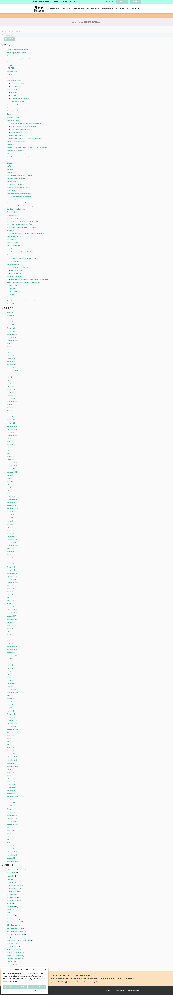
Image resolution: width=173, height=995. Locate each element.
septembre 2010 (12, 824)
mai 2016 (10, 668)
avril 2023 (10, 414)
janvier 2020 (11, 533)
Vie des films (11, 965)
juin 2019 (10, 555)
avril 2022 (10, 450)
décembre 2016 (12, 647)
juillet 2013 (10, 772)
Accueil (9, 56)
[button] (45, 970)
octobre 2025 (11, 337)
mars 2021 (10, 490)
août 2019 (10, 548)
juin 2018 (10, 591)
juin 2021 (10, 481)
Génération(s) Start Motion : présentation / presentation (24, 138)
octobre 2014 (11, 726)
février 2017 (11, 640)
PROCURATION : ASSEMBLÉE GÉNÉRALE (20, 224)
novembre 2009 (12, 855)
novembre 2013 (12, 760)
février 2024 (11, 389)
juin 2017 (10, 628)
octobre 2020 (11, 506)
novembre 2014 (12, 723)
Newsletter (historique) (14, 218)
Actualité (10, 876)
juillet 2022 (10, 441)
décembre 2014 (12, 720)
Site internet (99, 982)
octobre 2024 (11, 368)
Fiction (9, 910)
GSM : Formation (12, 925)
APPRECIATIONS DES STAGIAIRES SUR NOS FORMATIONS (30, 279)
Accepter (8, 987)
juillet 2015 (10, 699)
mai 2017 (10, 631)
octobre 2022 (11, 432)
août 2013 (10, 769)
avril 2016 (10, 671)
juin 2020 (10, 518)
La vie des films (12, 172)
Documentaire (11, 894)
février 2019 (11, 567)
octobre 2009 (11, 858)
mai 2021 (10, 484)
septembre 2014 (12, 729)
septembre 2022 (12, 435)
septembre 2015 (12, 692)
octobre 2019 (11, 542)
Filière (9, 913)
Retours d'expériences (14, 952)
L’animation (10, 145)
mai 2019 (10, 558)
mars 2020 (10, 527)
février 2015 (11, 714)
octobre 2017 (11, 616)
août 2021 (10, 475)
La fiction (10, 166)
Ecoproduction (11, 897)
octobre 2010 (11, 821)
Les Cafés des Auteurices (19, 83)
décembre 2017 (12, 610)
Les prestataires (16, 261)
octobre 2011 (11, 803)
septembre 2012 (12, 797)
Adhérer (9, 62)
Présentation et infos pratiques (20, 200)
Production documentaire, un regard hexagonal (21, 227)
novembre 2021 (12, 466)
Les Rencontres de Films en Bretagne (19, 203)
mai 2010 (10, 836)
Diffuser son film (12, 89)
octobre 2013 (11, 763)
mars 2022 (10, 454)
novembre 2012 (12, 791)
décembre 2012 (12, 787)
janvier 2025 (11, 359)
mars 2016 (10, 674)
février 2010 (11, 846)
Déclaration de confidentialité (29, 990)
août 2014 (10, 732)
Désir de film (11, 77)
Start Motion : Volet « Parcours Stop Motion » (21, 252)
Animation (10, 882)
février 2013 (11, 781)
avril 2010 (10, 840)
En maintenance (12, 108)
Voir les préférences (37, 987)
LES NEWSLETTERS (17, 273)
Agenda (9, 879)
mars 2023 (10, 417)
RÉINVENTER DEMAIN (14, 236)
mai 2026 (10, 322)
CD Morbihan (11, 295)
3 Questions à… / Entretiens (19, 267)
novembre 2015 (12, 686)
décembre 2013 (12, 757)
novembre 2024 (12, 365)
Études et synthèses (13, 117)
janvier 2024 (11, 392)
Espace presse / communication (17, 111)
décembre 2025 (12, 334)
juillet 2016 (10, 662)
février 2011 (11, 809)
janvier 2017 (11, 643)
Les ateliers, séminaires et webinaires (19, 187)
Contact (9, 74)
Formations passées (13, 922)
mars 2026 (10, 325)
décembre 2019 (12, 536)
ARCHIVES (10, 68)
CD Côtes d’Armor (12, 285)
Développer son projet (14, 80)
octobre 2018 (11, 579)
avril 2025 (10, 352)
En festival (14, 92)
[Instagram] (109, 1)
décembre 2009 (12, 852)
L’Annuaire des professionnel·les (17, 154)
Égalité (9, 903)
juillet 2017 (10, 625)
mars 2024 (10, 386)
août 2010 (10, 827)
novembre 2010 (12, 818)
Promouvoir (11, 230)
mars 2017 (10, 637)
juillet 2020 (10, 515)
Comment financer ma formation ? (21, 197)
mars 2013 (10, 778)
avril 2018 (10, 598)
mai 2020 (10, 521)
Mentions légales (16, 990)
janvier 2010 (11, 849)
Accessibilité (11, 873)
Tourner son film (12, 255)
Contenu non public (13, 891)
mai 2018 (10, 594)
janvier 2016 (11, 680)
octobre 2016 (11, 653)
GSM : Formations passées (15, 931)
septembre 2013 (12, 766)
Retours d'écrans (12, 949)
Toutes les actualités (13, 264)
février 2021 (11, 493)
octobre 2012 (11, 794)
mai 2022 (10, 447)
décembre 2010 (12, 815)
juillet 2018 (10, 588)
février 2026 (11, 328)
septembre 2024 (12, 371)
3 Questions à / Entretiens (15, 870)
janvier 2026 (11, 331)
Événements (11, 907)
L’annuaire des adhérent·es (15, 151)
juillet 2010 (10, 830)
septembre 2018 (12, 582)
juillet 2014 (10, 735)
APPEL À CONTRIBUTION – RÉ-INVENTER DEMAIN (23, 282)
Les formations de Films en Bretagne (19, 194)
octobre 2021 (11, 469)
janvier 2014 (11, 754)
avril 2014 (10, 745)
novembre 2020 (12, 503)
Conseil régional (12, 298)
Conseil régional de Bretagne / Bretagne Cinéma (26, 123)
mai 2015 (10, 705)
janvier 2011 (11, 812)
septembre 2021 (12, 472)
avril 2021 (10, 487)
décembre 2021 (12, 463)
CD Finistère (11, 289)
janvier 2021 (11, 496)
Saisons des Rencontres (15, 956)
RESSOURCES (11, 240)
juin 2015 (10, 702)
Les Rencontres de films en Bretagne (22, 206)
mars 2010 (10, 843)
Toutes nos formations (14, 276)
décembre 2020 (12, 499)
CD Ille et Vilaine (12, 292)
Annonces (10, 65)
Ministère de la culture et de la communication (21, 301)
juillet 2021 (10, 478)
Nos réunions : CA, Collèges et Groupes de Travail (22, 221)
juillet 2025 (10, 343)
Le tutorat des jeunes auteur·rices (17, 178)
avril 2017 (10, 634)
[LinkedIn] (112, 1)
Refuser (21, 987)
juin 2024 (10, 377)
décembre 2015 (12, 683)
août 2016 (10, 659)
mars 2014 (10, 748)
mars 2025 (10, 355)
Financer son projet (13, 120)
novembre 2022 (12, 429)
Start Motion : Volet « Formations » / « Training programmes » (26, 249)
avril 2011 (10, 806)
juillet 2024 (10, 374)
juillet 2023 (10, 404)
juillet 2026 (10, 316)
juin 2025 (10, 346)
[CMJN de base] (38, 9)
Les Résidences (16, 86)
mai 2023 (10, 411)
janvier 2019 (11, 570)
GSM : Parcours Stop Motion (16, 934)
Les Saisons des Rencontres (16, 209)
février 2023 (11, 420)
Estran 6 (9, 114)
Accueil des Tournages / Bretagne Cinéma (24, 258)
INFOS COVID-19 (16, 270)
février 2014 (11, 751)
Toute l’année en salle (17, 102)
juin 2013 (10, 775)
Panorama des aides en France (20, 129)
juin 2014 (10, 738)
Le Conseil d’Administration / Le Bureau (19, 175)
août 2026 (10, 313)
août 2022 (10, 438)
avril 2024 (10, 383)
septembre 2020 (12, 509)
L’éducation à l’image (13, 160)
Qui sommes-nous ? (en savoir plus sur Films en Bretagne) (25, 233)
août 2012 (10, 800)
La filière (10, 169)
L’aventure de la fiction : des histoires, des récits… (23, 157)
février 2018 (11, 604)
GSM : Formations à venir (15, 928)
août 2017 (10, 622)
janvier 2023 (11, 423)
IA (8, 937)
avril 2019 (10, 561)
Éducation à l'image (13, 900)
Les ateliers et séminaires (15, 184)
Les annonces (11, 181)
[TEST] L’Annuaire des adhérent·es (18, 50)
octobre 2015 (11, 689)
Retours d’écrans (12, 243)
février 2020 (11, 530)
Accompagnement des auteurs (16, 53)
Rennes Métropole (17, 132)
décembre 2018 (12, 573)
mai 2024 (10, 380)
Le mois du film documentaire (20, 99)
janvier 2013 (11, 784)
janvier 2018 (11, 607)
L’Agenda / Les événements (16, 141)
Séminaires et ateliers (14, 959)
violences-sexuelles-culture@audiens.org (79, 982)
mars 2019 (10, 564)
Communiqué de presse (14, 888)
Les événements (12, 190)
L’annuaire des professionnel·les (21, 59)
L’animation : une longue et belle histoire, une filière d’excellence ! (27, 148)
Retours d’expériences (14, 246)
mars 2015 (10, 711)
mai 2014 (10, 742)
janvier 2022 (11, 460)
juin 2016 (10, 665)
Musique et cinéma (13, 215)
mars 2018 (10, 601)
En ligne (13, 96)
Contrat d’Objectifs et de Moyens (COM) (23, 126)
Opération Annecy (12, 946)
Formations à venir (13, 919)
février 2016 (11, 677)
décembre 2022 (12, 426)
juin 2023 (10, 408)
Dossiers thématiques (14, 105)
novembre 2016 (12, 650)
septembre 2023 (12, 401)
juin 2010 (10, 833)
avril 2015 (10, 708)
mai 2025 (10, 349)
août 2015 (10, 696)
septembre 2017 (12, 619)
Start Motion (11, 962)
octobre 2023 (11, 398)
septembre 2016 (12, 656)
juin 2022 (10, 444)
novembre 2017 (12, 613)
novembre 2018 (12, 576)
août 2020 (10, 512)
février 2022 (11, 457)
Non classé (10, 943)
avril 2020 (10, 524)
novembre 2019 (12, 539)
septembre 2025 (12, 340)
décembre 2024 (12, 362)
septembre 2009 (12, 861)
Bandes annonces (12, 71)
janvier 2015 (11, 717)
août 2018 (10, 585)
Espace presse (119, 990)
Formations (10, 916)
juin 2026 (10, 319)
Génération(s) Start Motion (15, 135)
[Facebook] (106, 1)
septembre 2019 (12, 545)
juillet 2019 (10, 552)
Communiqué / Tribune (14, 885)
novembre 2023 (12, 395)
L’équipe (10, 163)
